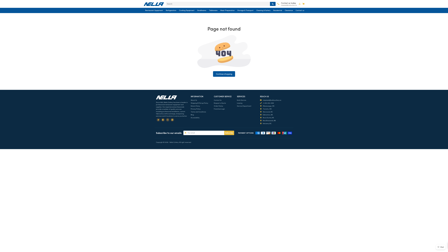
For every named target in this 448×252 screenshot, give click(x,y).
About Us (194, 100)
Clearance (289, 10)
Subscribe (229, 133)
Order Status (218, 106)
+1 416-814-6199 (268, 103)
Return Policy (195, 106)
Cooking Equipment (186, 10)
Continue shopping (224, 74)
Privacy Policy (196, 109)
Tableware (213, 10)
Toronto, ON (266, 109)
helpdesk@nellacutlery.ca (271, 100)
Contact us (300, 10)
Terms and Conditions (198, 112)
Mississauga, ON (268, 106)
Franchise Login (219, 109)
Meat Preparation (227, 10)
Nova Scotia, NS (268, 118)
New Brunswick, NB (269, 120)
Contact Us (218, 100)
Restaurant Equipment (154, 10)
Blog (192, 115)
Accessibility (195, 118)
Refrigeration (171, 10)
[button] (300, 4)
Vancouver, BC (267, 112)
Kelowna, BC (266, 123)
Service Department (244, 106)
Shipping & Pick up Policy (199, 103)
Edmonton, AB (267, 115)
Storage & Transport (245, 10)
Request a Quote (220, 103)
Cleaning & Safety (263, 10)
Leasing (239, 103)
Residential (277, 10)
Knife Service (241, 100)
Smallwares (201, 10)
